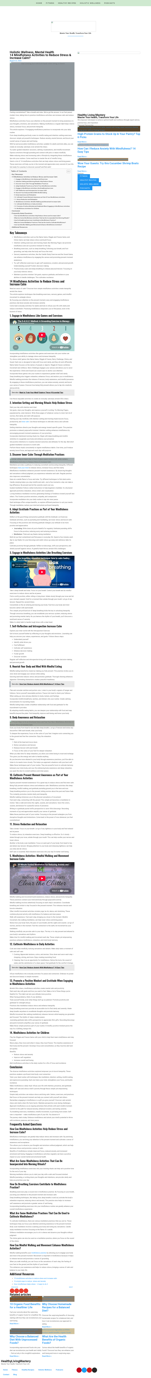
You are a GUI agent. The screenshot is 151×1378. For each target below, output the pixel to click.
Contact (6, 1375)
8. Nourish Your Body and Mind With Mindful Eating (30, 192)
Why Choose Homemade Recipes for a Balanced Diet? (56, 1307)
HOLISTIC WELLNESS (89, 184)
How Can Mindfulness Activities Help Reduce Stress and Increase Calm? (37, 215)
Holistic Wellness (90, 3)
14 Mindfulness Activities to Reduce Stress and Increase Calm (34, 177)
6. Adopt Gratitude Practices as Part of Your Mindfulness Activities (35, 186)
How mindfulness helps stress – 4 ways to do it (31, 1284)
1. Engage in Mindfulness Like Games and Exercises (31, 179)
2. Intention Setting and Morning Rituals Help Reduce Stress (33, 181)
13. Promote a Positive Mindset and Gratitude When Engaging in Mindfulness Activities (42, 206)
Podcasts (109, 3)
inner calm (25, 422)
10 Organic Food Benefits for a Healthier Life (25, 1306)
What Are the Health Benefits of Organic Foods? (54, 1339)
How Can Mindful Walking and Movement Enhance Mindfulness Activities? (38, 225)
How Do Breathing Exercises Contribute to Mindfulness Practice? (35, 220)
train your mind (23, 468)
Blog (15, 1375)
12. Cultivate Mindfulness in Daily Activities (28, 204)
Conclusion (16, 211)
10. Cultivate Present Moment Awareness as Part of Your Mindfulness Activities (39, 197)
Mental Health (44, 52)
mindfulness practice (38, 1253)
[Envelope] (75, 42)
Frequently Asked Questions (22, 213)
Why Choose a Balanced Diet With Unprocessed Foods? (24, 1339)
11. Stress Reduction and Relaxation (25, 199)
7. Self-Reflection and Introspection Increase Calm (30, 190)
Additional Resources (20, 227)
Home (39, 3)
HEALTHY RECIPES (88, 180)
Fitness (50, 3)
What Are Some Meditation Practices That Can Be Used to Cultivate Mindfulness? (40, 222)
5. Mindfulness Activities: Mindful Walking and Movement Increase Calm (37, 201)
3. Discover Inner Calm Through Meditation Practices (31, 183)
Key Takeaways (17, 174)
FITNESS (84, 176)
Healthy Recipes (67, 3)
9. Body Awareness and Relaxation (25, 195)
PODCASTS (85, 188)
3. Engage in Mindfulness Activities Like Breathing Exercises (33, 188)
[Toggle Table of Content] (67, 171)
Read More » (14, 1324)
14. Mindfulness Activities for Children (26, 208)
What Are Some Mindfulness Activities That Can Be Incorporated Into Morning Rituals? (41, 218)
